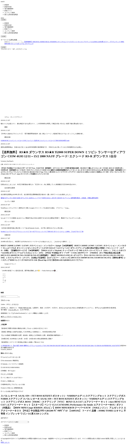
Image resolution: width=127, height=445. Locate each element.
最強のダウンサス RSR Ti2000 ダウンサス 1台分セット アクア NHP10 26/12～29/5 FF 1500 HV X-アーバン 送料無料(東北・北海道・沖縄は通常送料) (49, 198)
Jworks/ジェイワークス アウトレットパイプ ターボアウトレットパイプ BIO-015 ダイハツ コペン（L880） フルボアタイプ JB (42, 231)
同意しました (5, 442)
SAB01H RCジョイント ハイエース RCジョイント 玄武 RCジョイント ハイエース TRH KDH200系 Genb (35, 140)
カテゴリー (4, 422)
